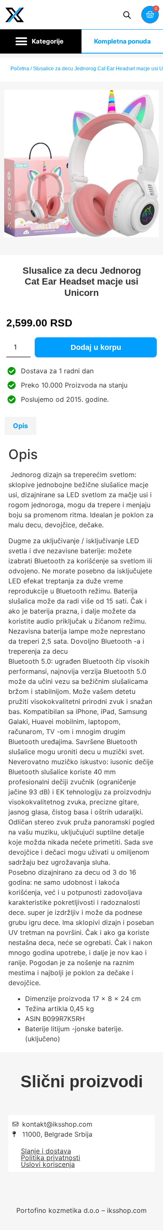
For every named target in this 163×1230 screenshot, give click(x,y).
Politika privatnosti (50, 1157)
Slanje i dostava (46, 1151)
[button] (41, 41)
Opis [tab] (20, 425)
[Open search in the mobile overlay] (127, 14)
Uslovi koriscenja (48, 1164)
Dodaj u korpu (96, 347)
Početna (19, 69)
